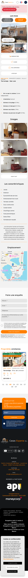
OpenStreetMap (15, 280)
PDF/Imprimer (15, 67)
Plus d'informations (8, 559)
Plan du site (7, 513)
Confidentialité (13, 512)
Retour (14, 73)
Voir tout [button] (14, 176)
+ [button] (2, 253)
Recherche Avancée (9, 9)
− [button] (2, 255)
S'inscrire (14, 417)
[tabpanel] (14, 366)
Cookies (21, 512)
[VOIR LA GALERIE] (14, 33)
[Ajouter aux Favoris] (24, 354)
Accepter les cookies (12, 563)
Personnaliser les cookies (12, 567)
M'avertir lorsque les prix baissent (7, 20)
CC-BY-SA (25, 280)
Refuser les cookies (12, 571)
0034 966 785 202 (14, 469)
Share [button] (15, 62)
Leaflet (5, 280)
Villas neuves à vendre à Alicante (14, 524)
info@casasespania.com (14, 474)
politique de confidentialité (12, 325)
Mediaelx (13, 515)
